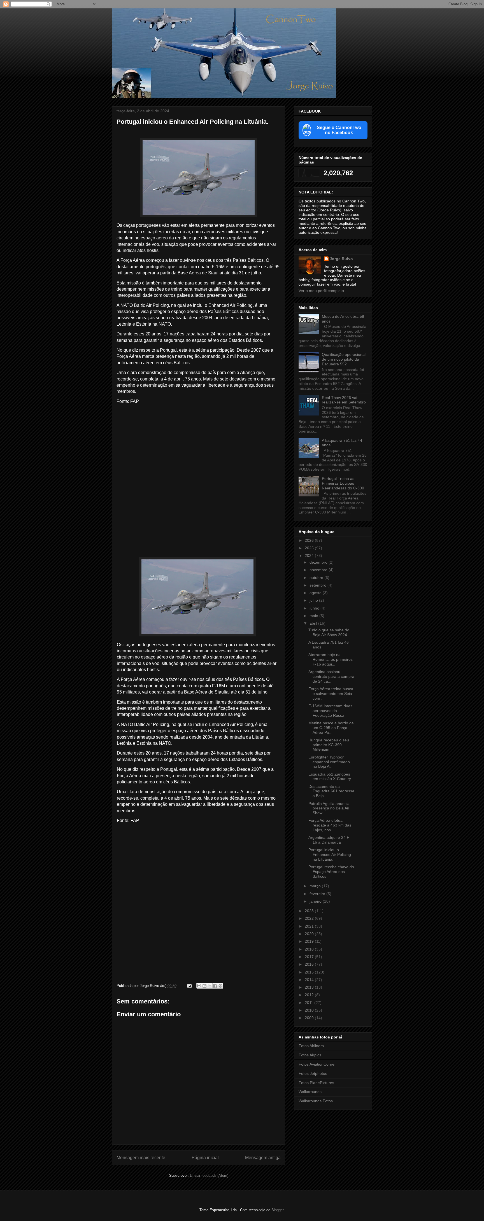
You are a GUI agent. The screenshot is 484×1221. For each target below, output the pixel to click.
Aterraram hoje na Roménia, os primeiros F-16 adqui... (330, 659)
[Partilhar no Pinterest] (220, 986)
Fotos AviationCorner (317, 1064)
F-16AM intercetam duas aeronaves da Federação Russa (330, 711)
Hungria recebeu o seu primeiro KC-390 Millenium (328, 745)
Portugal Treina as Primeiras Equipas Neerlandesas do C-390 (343, 483)
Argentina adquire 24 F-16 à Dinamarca (329, 839)
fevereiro (318, 893)
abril (314, 623)
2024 (310, 555)
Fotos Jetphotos (313, 1073)
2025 (310, 548)
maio (314, 615)
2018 (310, 949)
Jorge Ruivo (341, 258)
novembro (319, 570)
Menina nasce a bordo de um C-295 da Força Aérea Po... (331, 728)
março (316, 886)
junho (315, 608)
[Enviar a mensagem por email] (199, 986)
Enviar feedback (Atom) (209, 1175)
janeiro (316, 901)
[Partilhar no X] (210, 986)
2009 (310, 1017)
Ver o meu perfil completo (321, 290)
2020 (310, 933)
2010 (310, 1010)
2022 (310, 918)
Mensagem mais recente (141, 1157)
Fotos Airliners (311, 1045)
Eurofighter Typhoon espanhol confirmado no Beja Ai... (329, 762)
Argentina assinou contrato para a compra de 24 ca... (331, 676)
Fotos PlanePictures (316, 1082)
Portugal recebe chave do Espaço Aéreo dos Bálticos (331, 872)
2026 (310, 540)
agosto (316, 592)
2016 (310, 964)
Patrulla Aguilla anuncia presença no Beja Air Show (329, 808)
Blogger (277, 1210)
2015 (310, 972)
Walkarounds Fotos (316, 1101)
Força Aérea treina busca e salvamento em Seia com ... (330, 694)
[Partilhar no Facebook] (215, 986)
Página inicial (205, 1157)
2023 (310, 911)
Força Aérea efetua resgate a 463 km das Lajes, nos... (329, 825)
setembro (318, 585)
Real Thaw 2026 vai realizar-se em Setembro (344, 400)
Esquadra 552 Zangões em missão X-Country (329, 776)
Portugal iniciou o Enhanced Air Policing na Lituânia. (329, 855)
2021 (310, 926)
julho (314, 600)
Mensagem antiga (263, 1157)
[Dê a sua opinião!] (204, 986)
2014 (310, 979)
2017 (310, 956)
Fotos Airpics (310, 1055)
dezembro (319, 562)
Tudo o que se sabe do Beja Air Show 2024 (328, 632)
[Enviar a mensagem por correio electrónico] (189, 986)
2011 (309, 1002)
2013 (310, 987)
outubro (317, 577)
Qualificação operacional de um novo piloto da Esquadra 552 (344, 359)
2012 (310, 995)
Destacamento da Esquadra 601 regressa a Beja (331, 791)
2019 (310, 941)
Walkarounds (310, 1091)
